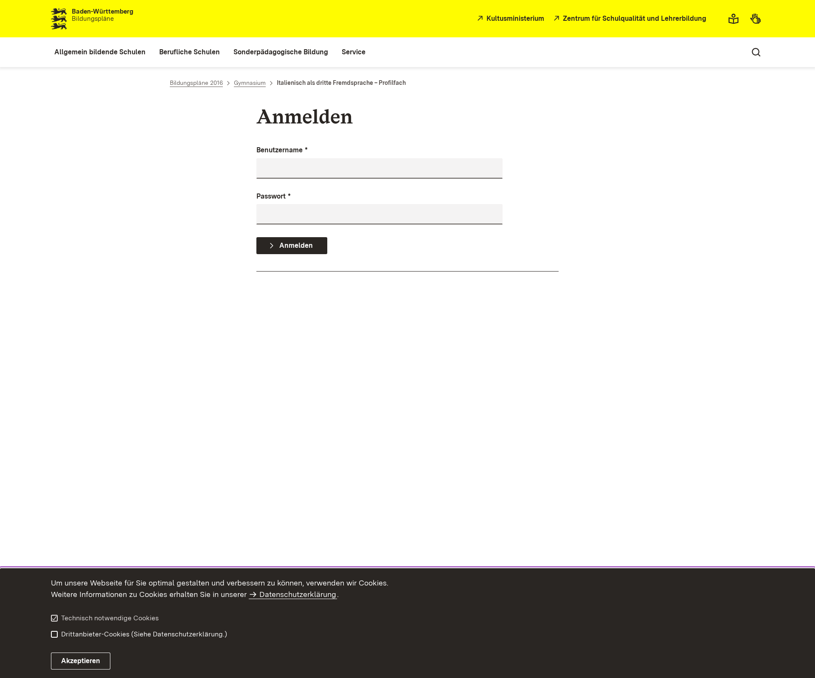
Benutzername (282, 150)
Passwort (273, 196)
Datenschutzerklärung (297, 594)
